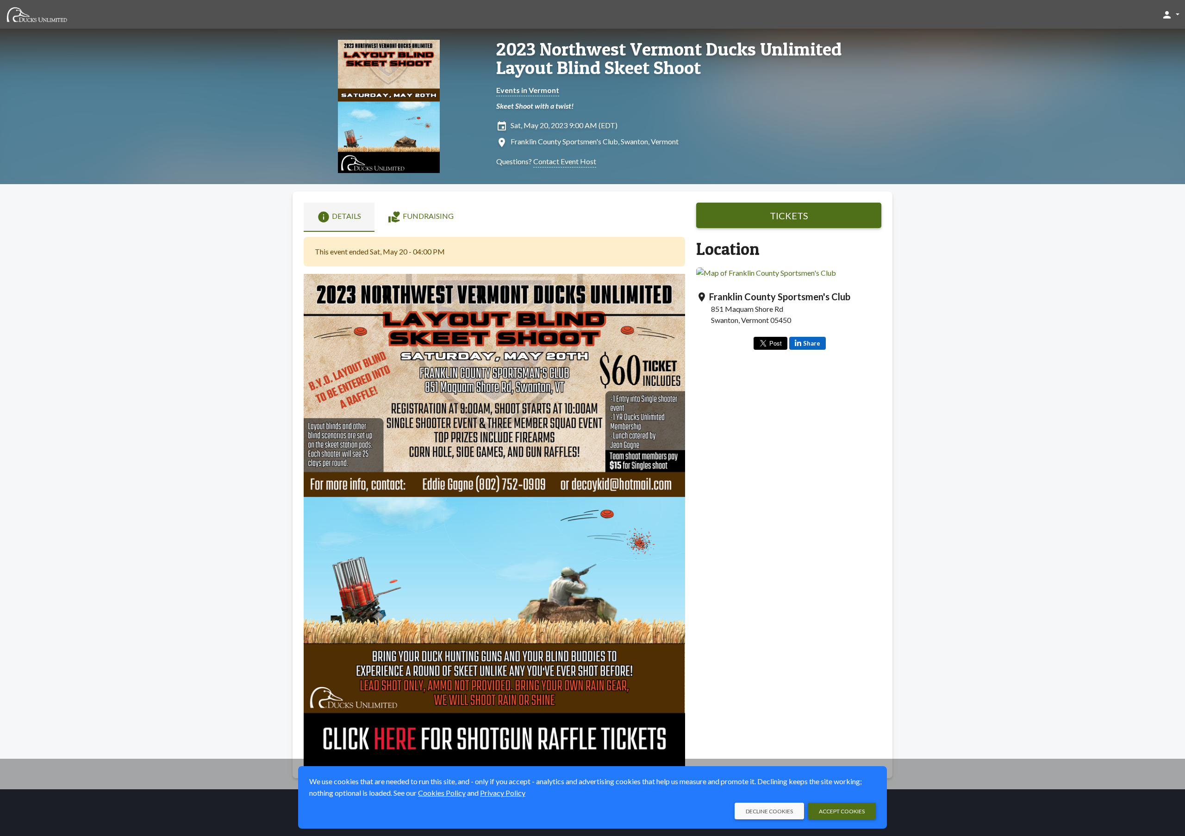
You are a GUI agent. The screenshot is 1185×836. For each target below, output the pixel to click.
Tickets (789, 215)
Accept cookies (842, 811)
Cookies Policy (442, 792)
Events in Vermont (527, 90)
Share (811, 343)
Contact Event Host (564, 161)
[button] (1170, 14)
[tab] (339, 217)
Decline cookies (769, 811)
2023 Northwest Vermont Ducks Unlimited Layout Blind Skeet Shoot (669, 58)
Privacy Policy (502, 792)
